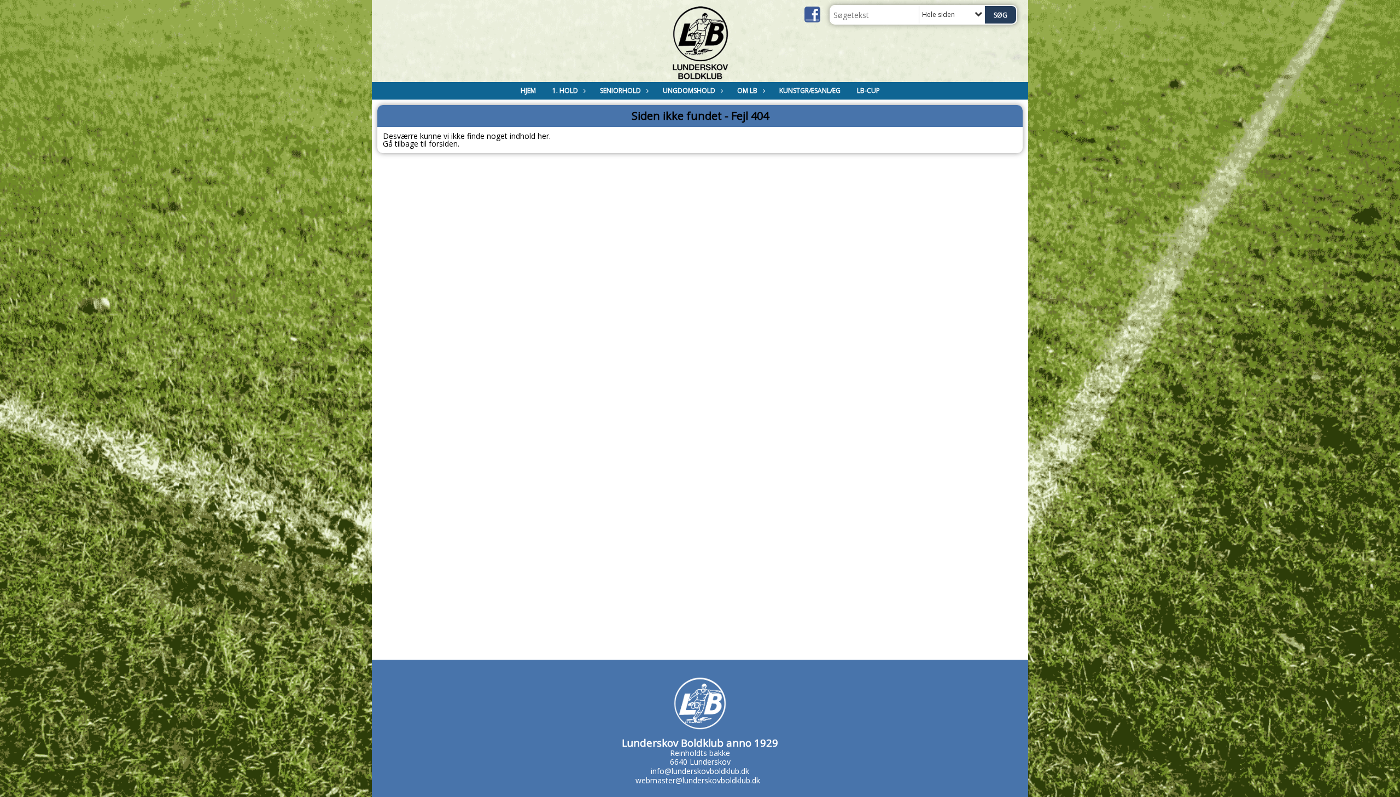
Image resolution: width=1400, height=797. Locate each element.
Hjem (528, 90)
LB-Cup (868, 90)
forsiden (443, 143)
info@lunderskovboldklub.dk (700, 771)
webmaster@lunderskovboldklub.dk (697, 780)
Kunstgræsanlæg (810, 90)
